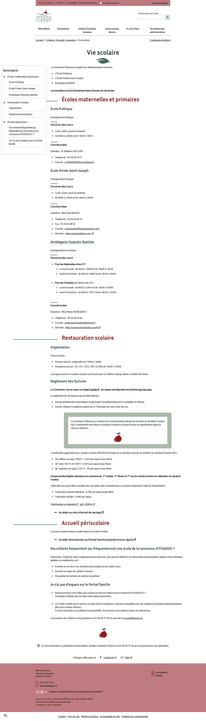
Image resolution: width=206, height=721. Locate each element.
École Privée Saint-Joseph (22, 88)
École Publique (16, 82)
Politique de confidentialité (135, 716)
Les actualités (161, 672)
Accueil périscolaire (17, 122)
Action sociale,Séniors (112, 30)
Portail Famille (90, 389)
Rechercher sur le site (148, 13)
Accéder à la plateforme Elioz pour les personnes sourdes (74, 691)
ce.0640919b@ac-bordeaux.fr (79, 162)
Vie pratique (63, 28)
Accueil (39, 40)
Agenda (159, 675)
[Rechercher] (168, 17)
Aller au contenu (46, 3)
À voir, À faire (133, 28)
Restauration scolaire (18, 102)
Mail (127, 657)
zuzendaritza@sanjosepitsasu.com (82, 228)
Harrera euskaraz (159, 3)
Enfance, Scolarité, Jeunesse (87, 30)
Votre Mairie (44, 28)
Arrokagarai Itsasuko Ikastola (23, 94)
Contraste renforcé (110, 3)
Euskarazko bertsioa (160, 40)
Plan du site (73, 716)
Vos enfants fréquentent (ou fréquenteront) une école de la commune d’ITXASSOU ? (24, 130)
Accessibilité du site (110, 716)
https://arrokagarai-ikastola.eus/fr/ (81, 327)
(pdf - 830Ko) (86, 504)
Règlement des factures (20, 114)
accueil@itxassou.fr (133, 618)
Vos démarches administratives (157, 30)
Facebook (109, 657)
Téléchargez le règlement (63, 504)
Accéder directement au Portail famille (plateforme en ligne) (96, 539)
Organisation (15, 108)
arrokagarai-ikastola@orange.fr (80, 322)
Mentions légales (89, 716)
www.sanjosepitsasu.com (78, 233)
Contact (59, 3)
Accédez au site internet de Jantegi (80, 512)
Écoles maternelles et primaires (23, 76)
